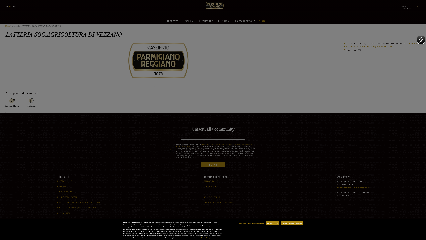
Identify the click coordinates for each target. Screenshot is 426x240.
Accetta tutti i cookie (292, 223)
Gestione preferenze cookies (251, 223)
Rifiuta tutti (272, 223)
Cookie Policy (205, 238)
